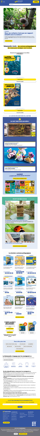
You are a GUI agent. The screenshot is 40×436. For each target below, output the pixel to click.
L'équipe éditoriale (13, 416)
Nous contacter (6, 422)
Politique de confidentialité (23, 414)
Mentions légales (22, 413)
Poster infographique (19, 348)
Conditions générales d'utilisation (23, 417)
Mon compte (4, 1)
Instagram (35, 423)
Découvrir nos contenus (14, 413)
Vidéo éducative (9, 346)
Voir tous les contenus (20, 317)
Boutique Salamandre (31, 414)
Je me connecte (9, 332)
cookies (8, 429)
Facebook (33, 423)
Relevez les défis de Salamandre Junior (19, 178)
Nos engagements (13, 414)
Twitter (33, 425)
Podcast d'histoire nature (27, 346)
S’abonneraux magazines (36, 2)
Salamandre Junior (14, 419)
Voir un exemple (31, 402)
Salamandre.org (30, 413)
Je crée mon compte (10, 328)
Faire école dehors (18, 346)
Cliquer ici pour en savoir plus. (28, 431)
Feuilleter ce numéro (20, 81)
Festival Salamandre (31, 416)
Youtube (35, 425)
